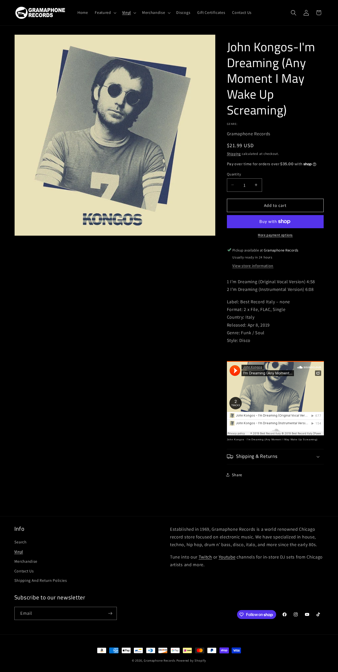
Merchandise (26, 561)
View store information (252, 265)
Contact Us (24, 571)
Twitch (205, 557)
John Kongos (235, 439)
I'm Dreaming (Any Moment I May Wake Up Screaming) (282, 439)
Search (20, 542)
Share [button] (237, 474)
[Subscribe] (110, 613)
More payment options (275, 235)
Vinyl (18, 551)
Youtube (227, 557)
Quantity (234, 173)
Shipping (234, 153)
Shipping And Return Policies (40, 580)
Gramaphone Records (159, 660)
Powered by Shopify (191, 660)
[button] (105, 13)
